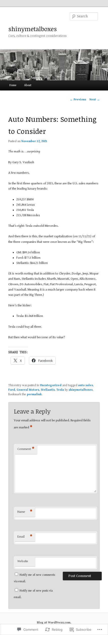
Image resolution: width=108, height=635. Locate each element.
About (27, 85)
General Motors (28, 389)
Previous (78, 99)
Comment (25, 449)
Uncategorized (51, 385)
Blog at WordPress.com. (54, 622)
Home (13, 85)
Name (24, 512)
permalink (34, 394)
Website (22, 561)
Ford (11, 389)
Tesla (60, 389)
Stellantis (48, 389)
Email (24, 537)
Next (94, 99)
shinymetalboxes (32, 29)
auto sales (85, 385)
